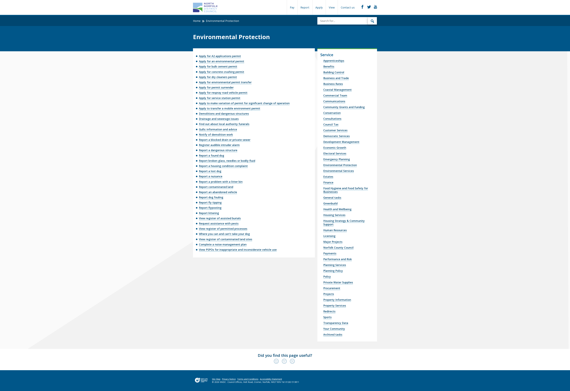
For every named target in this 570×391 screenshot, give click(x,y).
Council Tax (330, 124)
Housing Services (334, 215)
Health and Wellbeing (337, 209)
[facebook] (362, 7)
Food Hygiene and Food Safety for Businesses (345, 190)
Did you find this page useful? (285, 355)
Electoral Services (334, 153)
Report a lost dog (210, 171)
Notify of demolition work (216, 134)
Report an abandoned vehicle (218, 192)
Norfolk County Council (338, 247)
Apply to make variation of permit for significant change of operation (244, 103)
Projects (328, 294)
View (332, 7)
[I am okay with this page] (285, 361)
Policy (327, 276)
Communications (334, 101)
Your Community (334, 328)
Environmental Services (338, 171)
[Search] (372, 21)
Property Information (337, 300)
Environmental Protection (340, 165)
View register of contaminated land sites (225, 239)
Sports (327, 317)
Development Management (341, 142)
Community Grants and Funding (344, 107)
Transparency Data (335, 323)
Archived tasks (332, 334)
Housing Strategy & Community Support (344, 222)
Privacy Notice (229, 379)
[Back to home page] (205, 7)
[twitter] (369, 7)
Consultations (332, 118)
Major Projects (332, 242)
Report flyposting (210, 207)
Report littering (209, 213)
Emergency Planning (336, 159)
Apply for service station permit (219, 98)
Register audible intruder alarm (219, 145)
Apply (319, 7)
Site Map (216, 379)
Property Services (334, 305)
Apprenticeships (333, 60)
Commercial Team (335, 95)
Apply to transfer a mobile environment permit (229, 108)
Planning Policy (333, 271)
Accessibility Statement (271, 379)
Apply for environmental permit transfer (225, 82)
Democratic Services (336, 136)
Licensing (329, 236)
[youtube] (375, 7)
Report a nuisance (210, 176)
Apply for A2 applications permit (220, 56)
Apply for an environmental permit (221, 61)
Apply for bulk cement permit (218, 66)
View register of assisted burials (220, 218)
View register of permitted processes (223, 228)
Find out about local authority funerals (224, 124)
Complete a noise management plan (223, 244)
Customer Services (335, 130)
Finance (328, 182)
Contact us (348, 7)
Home (197, 21)
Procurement (331, 288)
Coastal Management (337, 89)
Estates (328, 176)
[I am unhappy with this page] (292, 361)
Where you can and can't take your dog (224, 234)
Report (304, 7)
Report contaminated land (216, 187)
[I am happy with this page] (277, 361)
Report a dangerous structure (218, 150)
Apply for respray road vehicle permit (223, 92)
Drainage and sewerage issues (219, 119)
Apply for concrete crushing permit (221, 72)
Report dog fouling (211, 197)
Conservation (332, 113)
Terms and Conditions (247, 379)
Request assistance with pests (219, 223)
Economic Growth (334, 147)
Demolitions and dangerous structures (224, 113)
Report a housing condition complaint (223, 166)
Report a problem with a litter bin (221, 181)
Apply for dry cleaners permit (218, 77)
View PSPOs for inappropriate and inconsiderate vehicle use (238, 249)
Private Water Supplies (338, 282)
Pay (292, 7)
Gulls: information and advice (218, 129)
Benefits (328, 66)
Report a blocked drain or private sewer (224, 140)
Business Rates (333, 84)
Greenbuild (330, 203)
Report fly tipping (210, 202)
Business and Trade (336, 78)
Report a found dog (211, 155)
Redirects (329, 311)
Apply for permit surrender (216, 87)
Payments (329, 253)
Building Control (333, 72)
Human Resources (335, 230)
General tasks (332, 197)
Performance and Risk (337, 259)
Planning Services (334, 265)
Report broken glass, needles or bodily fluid (227, 160)
